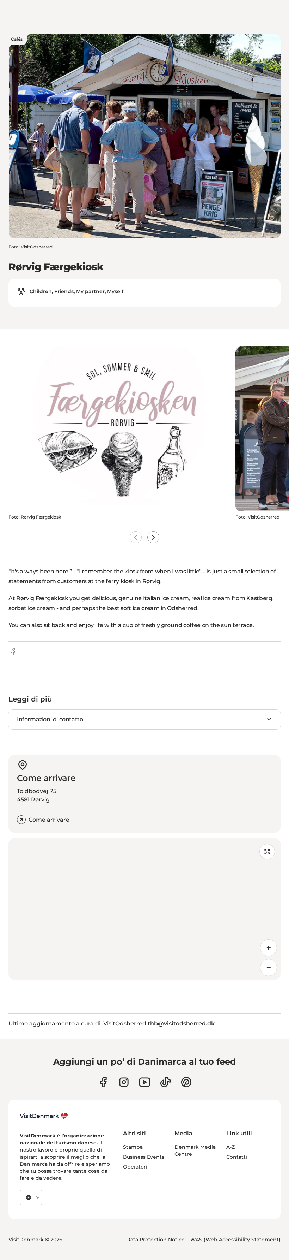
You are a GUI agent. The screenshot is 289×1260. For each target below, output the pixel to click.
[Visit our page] (124, 1082)
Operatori (135, 1167)
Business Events (143, 1157)
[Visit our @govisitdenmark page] (165, 1082)
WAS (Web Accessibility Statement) (235, 1239)
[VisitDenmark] (44, 1115)
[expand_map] (267, 851)
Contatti (236, 1157)
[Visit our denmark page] (103, 1082)
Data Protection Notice (155, 1239)
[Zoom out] (268, 967)
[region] (144, 909)
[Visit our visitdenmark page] (145, 1082)
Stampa (133, 1147)
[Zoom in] (268, 947)
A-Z (230, 1147)
